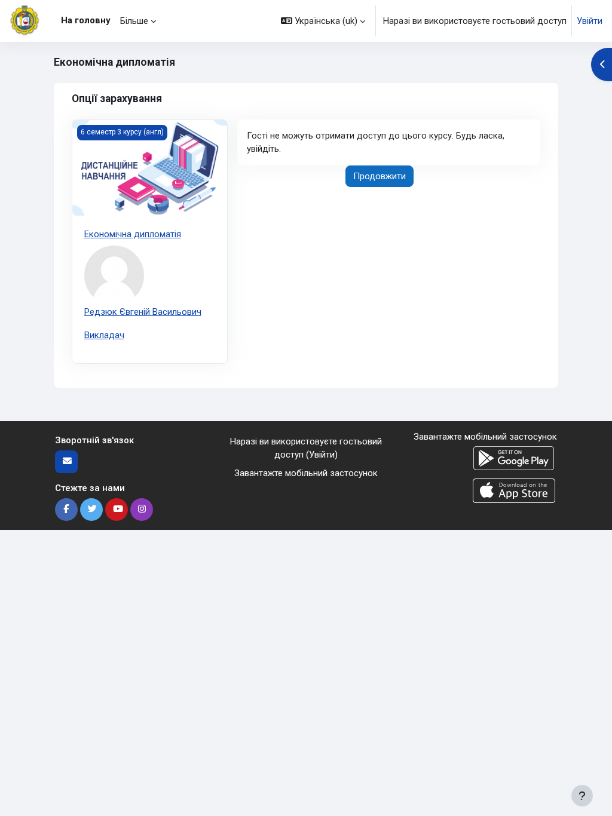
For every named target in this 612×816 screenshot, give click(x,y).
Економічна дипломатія (132, 234)
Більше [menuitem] (134, 21)
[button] (323, 21)
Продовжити (379, 176)
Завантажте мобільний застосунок (306, 473)
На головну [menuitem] (86, 20)
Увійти (589, 21)
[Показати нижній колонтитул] (582, 795)
